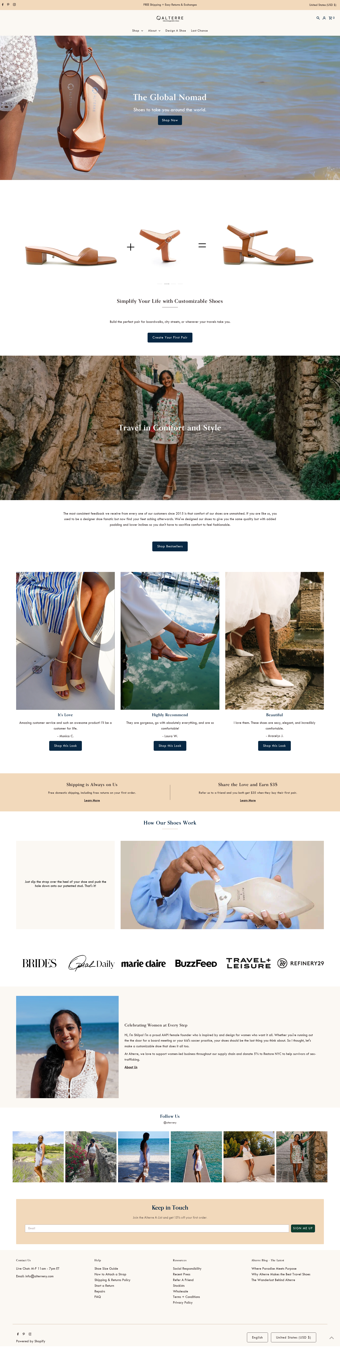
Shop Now (170, 120)
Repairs (99, 1291)
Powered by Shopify (30, 1341)
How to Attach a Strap (110, 1274)
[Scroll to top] (331, 1337)
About (152, 30)
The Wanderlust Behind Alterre (273, 1280)
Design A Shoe (175, 30)
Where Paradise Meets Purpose (274, 1268)
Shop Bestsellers (170, 546)
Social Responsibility (187, 1268)
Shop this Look (65, 746)
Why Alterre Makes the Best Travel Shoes (280, 1274)
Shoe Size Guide (106, 1268)
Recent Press (181, 1274)
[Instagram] (14, 5)
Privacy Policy (183, 1302)
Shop (135, 30)
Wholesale (180, 1291)
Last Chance (199, 30)
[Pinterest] (7, 5)
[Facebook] (2, 5)
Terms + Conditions (186, 1297)
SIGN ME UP (303, 1228)
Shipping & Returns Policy (112, 1280)
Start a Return (104, 1286)
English (257, 1337)
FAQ (97, 1297)
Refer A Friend (183, 1280)
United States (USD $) (322, 5)
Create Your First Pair (170, 337)
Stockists (179, 1286)
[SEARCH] (318, 18)
